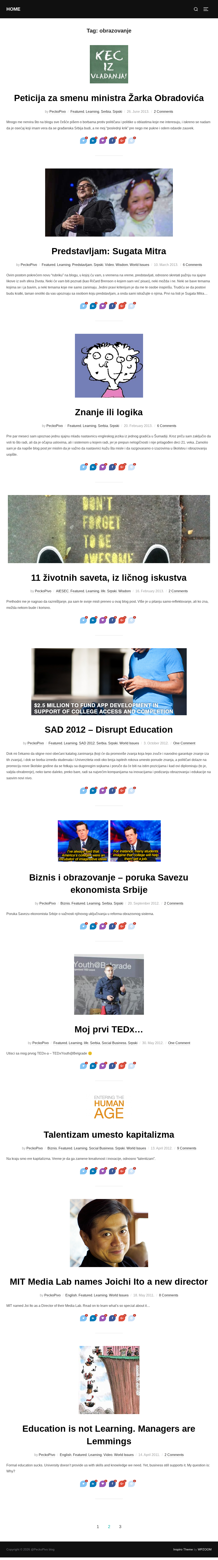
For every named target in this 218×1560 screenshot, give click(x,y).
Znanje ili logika (109, 412)
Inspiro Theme (183, 1549)
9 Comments (186, 1148)
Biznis (65, 903)
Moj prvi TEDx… (109, 1029)
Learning (92, 111)
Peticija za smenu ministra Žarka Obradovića (109, 98)
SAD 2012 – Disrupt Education (109, 730)
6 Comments (192, 265)
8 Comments (168, 1295)
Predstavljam (82, 265)
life (103, 591)
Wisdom (122, 265)
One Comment (184, 743)
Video (109, 265)
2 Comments (163, 111)
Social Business (114, 1043)
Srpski (117, 111)
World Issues (139, 265)
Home (13, 9)
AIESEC (62, 591)
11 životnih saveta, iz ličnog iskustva (108, 578)
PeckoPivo (57, 111)
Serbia (106, 111)
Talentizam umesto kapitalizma (109, 1135)
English (71, 1295)
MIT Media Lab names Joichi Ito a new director (109, 1282)
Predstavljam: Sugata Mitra (109, 251)
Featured (77, 111)
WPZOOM (205, 1549)
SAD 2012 (87, 743)
